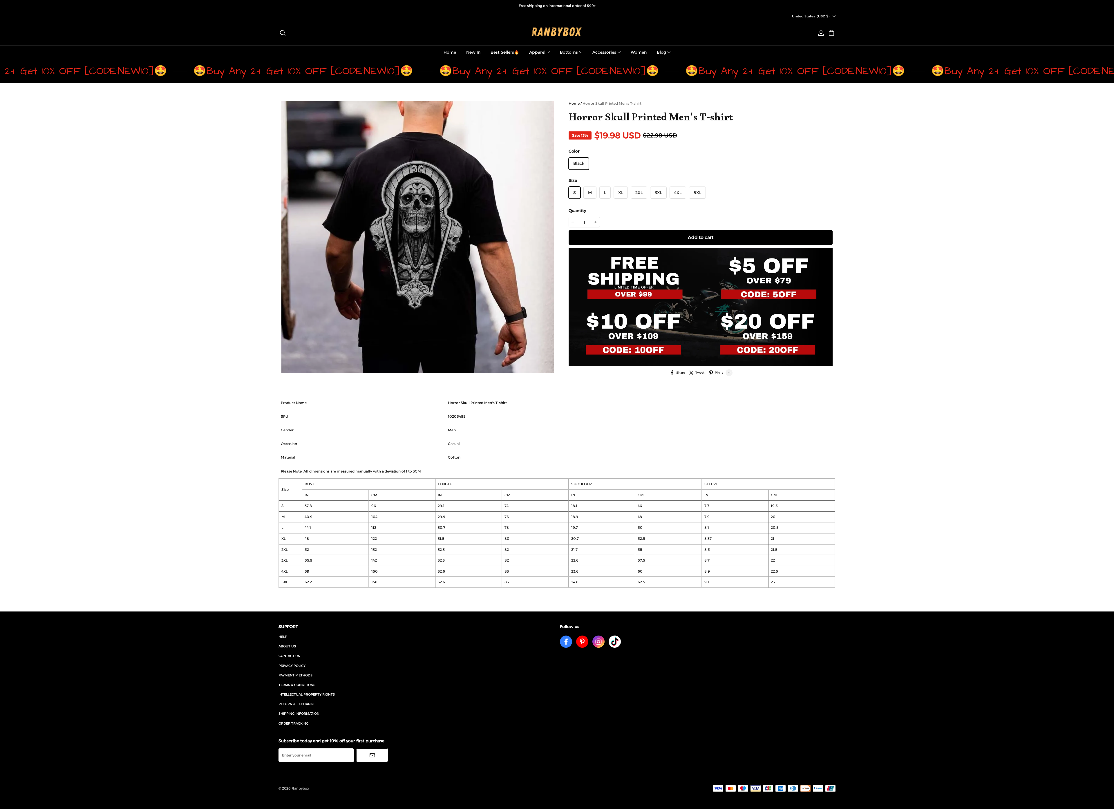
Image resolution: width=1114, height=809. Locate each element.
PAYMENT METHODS (295, 675)
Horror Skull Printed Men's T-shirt (612, 103)
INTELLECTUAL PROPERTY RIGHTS (306, 694)
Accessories (604, 52)
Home (450, 52)
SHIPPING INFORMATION (298, 714)
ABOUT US (287, 646)
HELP (282, 637)
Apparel (537, 52)
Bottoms (569, 52)
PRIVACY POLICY (291, 666)
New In (473, 52)
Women (639, 52)
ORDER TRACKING (293, 723)
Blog (661, 52)
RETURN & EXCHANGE (296, 704)
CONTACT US (289, 656)
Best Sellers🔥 (505, 52)
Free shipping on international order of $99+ (557, 5)
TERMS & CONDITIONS (296, 685)
